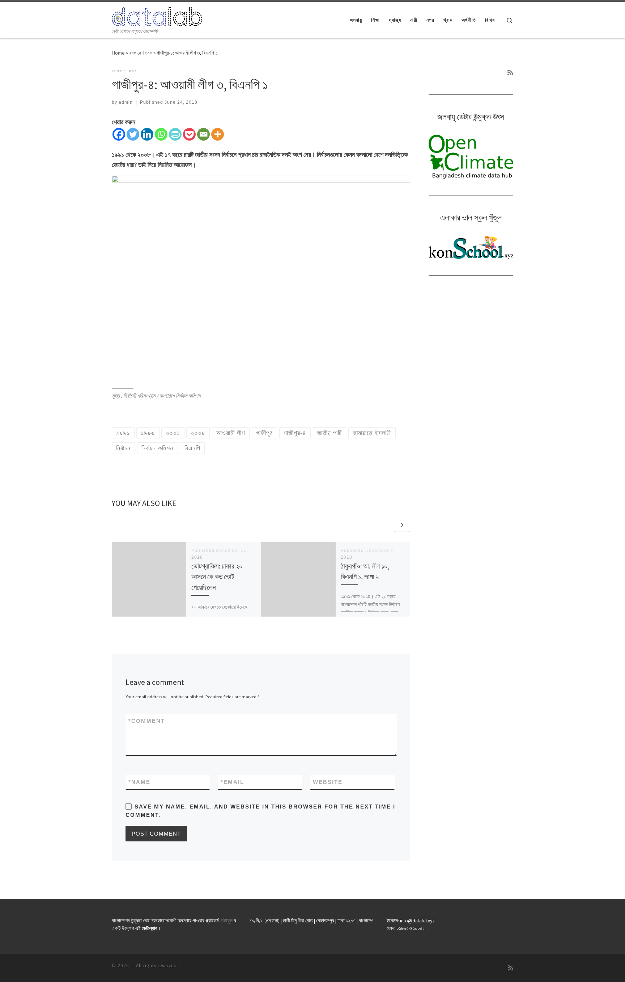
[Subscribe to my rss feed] (510, 73)
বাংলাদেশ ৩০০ (140, 53)
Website (328, 782)
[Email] (203, 134)
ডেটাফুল (226, 921)
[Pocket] (189, 134)
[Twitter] (133, 134)
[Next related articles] (402, 524)
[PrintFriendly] (175, 134)
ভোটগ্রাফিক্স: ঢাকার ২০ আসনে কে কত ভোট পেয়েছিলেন (217, 576)
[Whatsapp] (161, 134)
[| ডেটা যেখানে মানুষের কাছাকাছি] (157, 15)
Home (118, 53)
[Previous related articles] (385, 524)
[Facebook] (118, 134)
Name (139, 782)
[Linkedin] (147, 134)
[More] (217, 134)
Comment (146, 721)
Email (232, 782)
